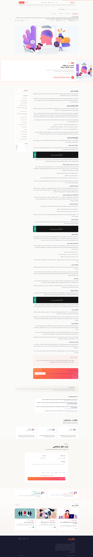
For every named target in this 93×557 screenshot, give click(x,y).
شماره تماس (44, 455)
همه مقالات (17, 505)
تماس (42, 2)
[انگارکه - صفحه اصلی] (72, 2)
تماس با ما (24, 538)
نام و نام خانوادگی (62, 455)
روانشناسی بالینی (67, 9)
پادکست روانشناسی (52, 140)
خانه (56, 2)
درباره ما (53, 2)
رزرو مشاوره (20, 538)
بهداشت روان (69, 243)
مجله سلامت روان (73, 9)
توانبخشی (50, 115)
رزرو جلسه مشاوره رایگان (40, 373)
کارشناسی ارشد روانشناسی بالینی (68, 344)
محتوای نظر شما (63, 461)
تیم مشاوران (49, 2)
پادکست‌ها (45, 2)
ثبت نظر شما (61, 478)
